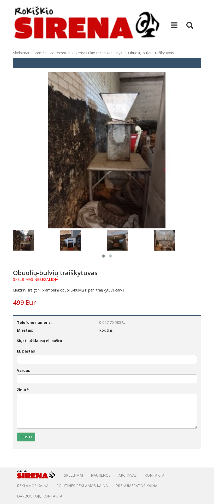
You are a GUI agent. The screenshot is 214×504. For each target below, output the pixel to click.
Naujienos (101, 475)
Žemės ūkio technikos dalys (99, 52)
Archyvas (127, 475)
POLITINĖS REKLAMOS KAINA (82, 485)
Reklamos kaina (33, 485)
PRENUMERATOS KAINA (136, 485)
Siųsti (26, 436)
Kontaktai (155, 475)
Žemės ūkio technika (52, 52)
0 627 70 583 (110, 322)
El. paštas (26, 351)
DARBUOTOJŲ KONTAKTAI (40, 496)
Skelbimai (21, 52)
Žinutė (23, 389)
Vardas (23, 370)
